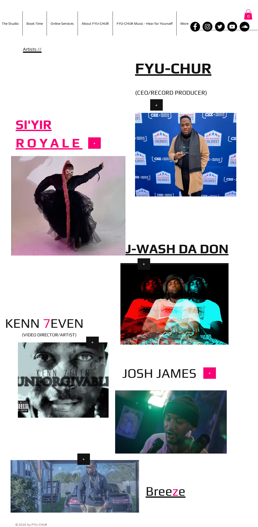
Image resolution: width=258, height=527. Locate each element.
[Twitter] (220, 27)
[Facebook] (195, 27)
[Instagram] (207, 27)
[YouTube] (232, 27)
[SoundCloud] (244, 27)
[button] (248, 14)
